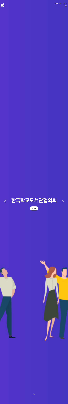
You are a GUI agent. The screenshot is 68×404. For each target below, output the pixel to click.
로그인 (56, 3)
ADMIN (65, 3)
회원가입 (60, 3)
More (34, 208)
